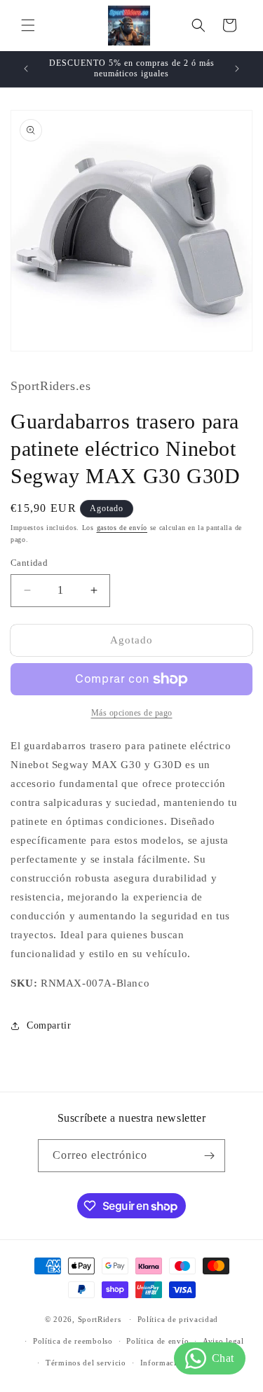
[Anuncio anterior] (26, 68)
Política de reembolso (73, 1341)
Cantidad (29, 562)
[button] (28, 25)
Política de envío (157, 1341)
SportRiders (99, 1319)
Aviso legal (223, 1341)
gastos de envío (122, 527)
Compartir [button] (49, 1025)
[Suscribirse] (209, 1155)
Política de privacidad (177, 1319)
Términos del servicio (86, 1362)
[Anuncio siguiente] (237, 68)
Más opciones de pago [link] (132, 713)
